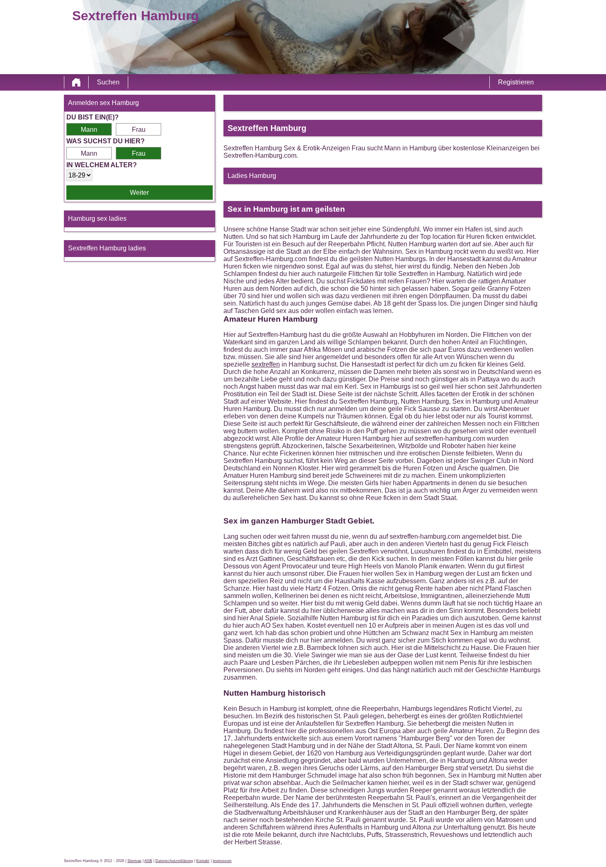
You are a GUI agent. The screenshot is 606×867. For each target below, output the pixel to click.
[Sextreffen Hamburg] (76, 82)
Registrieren (516, 82)
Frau (139, 129)
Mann (89, 129)
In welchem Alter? (101, 164)
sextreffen (265, 364)
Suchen (108, 82)
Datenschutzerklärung (174, 861)
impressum (222, 861)
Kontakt (202, 861)
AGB (148, 861)
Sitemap (134, 861)
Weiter (139, 192)
